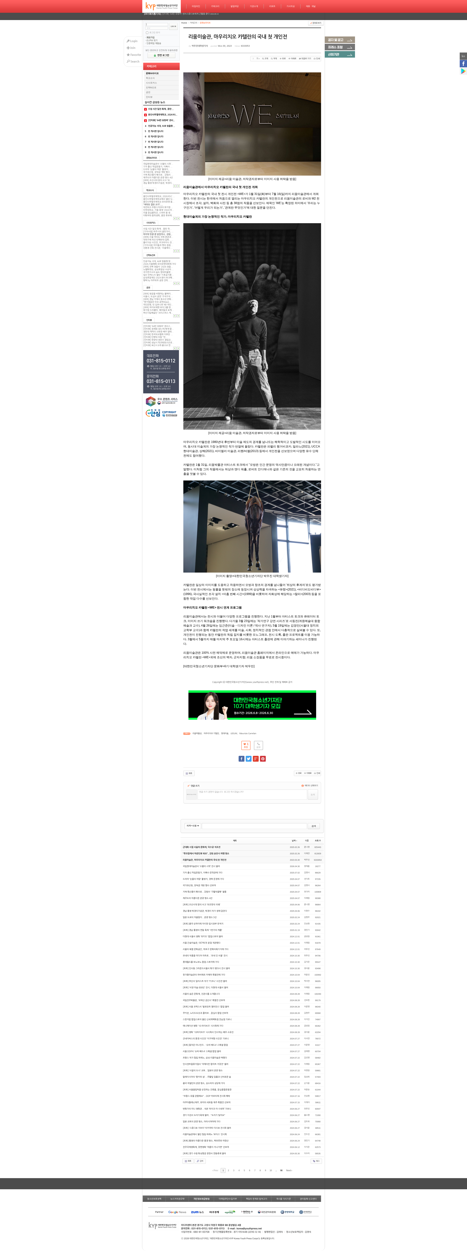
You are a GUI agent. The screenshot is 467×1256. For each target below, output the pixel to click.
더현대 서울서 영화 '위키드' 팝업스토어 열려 (203, 936)
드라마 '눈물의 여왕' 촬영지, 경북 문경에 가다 (204, 879)
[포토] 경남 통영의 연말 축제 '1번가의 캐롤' (203, 930)
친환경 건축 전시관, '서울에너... (157, 248)
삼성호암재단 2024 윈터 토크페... (158, 278)
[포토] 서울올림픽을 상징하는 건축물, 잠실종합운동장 (207, 1090)
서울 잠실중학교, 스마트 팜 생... (157, 213)
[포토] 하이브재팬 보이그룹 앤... (158, 307)
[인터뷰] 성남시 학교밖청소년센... (158, 343)
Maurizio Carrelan (247, 733)
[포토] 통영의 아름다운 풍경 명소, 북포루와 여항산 (206, 1141)
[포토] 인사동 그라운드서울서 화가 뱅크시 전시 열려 (206, 968)
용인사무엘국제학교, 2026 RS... (162, 115)
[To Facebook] (241, 757)
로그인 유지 (154, 32)
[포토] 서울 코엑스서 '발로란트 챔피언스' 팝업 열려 (206, 1007)
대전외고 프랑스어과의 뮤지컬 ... (158, 207)
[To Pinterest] (263, 757)
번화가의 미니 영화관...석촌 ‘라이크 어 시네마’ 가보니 (207, 1109)
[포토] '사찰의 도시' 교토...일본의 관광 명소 (203, 1070)
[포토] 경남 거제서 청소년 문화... (158, 299)
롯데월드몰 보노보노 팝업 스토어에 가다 (201, 962)
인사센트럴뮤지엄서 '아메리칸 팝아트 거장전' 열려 (206, 1064)
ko (463, 56)
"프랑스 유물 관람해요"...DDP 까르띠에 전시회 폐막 (207, 1096)
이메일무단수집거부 (228, 1199)
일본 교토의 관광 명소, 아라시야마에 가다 (202, 1122)
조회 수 (318, 841)
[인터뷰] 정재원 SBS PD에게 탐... (158, 329)
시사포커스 (151, 83)
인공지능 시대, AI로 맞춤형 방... (158, 261)
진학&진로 (151, 87)
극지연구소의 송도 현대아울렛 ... (158, 272)
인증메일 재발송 (153, 43)
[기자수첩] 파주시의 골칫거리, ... (158, 231)
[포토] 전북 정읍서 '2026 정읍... (158, 267)
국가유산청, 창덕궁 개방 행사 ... (157, 172)
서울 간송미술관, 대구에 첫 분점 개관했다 (202, 943)
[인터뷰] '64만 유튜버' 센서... (161, 120)
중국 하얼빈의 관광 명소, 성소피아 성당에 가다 (204, 1083)
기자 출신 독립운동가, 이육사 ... (157, 167)
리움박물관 (197, 733)
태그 (317, 1161)
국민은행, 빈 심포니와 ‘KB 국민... (158, 305)
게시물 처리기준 (283, 1199)
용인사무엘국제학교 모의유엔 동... (159, 202)
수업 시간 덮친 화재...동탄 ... (161, 109)
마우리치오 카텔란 (211, 733)
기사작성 (291, 6)
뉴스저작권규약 (177, 1199)
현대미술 (224, 733)
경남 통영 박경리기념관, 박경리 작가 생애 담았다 (205, 911)
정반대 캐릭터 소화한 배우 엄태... (158, 332)
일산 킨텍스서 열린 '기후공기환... (158, 275)
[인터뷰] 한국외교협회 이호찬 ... (158, 334)
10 (271, 1170)
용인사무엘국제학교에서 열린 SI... (158, 199)
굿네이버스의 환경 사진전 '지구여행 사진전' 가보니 (206, 1039)
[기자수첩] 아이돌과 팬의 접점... (158, 245)
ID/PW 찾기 (152, 40)
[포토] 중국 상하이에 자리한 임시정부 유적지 (203, 924)
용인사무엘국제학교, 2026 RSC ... (159, 196)
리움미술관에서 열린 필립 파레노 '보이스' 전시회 (205, 1134)
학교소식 (150, 78)
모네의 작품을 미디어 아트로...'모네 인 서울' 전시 (205, 956)
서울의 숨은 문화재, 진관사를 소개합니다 (201, 994)
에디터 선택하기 (311, 786)
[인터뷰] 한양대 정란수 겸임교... (158, 340)
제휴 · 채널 (311, 6)
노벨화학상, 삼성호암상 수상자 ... (158, 269)
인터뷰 (149, 97)
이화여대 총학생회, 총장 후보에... (158, 215)
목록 (190, 773)
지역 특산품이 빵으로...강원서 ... (158, 175)
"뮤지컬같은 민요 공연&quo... (157, 302)
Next (288, 1170)
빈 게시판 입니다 (155, 131)
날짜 (294, 841)
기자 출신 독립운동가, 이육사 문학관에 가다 (203, 873)
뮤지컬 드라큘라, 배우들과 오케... (158, 310)
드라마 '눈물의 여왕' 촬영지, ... (157, 169)
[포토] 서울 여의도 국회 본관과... (158, 237)
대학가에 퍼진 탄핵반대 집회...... (158, 240)
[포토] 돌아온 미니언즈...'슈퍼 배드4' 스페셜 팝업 (205, 1045)
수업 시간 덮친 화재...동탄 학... (157, 229)
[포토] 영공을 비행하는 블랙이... (158, 294)
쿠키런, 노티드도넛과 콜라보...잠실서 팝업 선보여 (206, 1013)
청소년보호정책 (154, 1199)
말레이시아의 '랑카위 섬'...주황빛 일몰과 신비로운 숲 (207, 1077)
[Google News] (463, 71)
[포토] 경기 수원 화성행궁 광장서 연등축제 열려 (204, 1153)
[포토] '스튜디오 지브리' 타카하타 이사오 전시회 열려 (207, 1128)
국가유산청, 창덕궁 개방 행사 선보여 (199, 885)
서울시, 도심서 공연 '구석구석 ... (158, 296)
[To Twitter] (248, 757)
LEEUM (234, 733)
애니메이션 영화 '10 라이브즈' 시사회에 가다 (203, 1026)
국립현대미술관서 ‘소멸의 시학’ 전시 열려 (201, 866)
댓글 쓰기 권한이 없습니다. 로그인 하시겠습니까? (221, 792)
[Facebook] (463, 63)
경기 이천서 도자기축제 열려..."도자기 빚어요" (204, 1115)
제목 (235, 841)
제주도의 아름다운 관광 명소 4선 (158, 178)
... (276, 1170)
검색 (314, 826)
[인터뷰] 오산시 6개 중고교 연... (158, 345)
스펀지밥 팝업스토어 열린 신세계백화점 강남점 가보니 (207, 1019)
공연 (148, 92)
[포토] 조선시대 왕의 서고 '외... (157, 180)
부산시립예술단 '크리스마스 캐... (158, 313)
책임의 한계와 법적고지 (256, 1199)
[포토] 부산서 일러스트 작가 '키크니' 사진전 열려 (205, 981)
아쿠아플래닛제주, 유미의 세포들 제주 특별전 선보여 (207, 1102)
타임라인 (196, 6)
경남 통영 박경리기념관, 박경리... (158, 183)
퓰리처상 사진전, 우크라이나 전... (158, 242)
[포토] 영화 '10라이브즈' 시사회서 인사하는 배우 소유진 (208, 1032)
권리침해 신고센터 (308, 1199)
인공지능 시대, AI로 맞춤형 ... (161, 126)
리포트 (272, 6)
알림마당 (235, 6)
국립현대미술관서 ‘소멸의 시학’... (158, 164)
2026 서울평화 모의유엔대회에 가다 (159, 264)
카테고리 (215, 6)
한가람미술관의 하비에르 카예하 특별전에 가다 (204, 975)
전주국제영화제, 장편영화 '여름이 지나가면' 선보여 (206, 1147)
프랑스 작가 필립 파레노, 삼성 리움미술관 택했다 (205, 1058)
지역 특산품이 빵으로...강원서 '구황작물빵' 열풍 (205, 892)
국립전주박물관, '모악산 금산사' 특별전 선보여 (204, 1000)
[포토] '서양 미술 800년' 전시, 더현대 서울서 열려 (206, 987)
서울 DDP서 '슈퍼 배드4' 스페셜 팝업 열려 (202, 1051)
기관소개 (254, 6)
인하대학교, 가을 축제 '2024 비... (158, 210)
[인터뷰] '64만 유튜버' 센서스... (157, 326)
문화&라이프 (152, 73)
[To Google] (255, 757)
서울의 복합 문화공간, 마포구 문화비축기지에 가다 (206, 949)
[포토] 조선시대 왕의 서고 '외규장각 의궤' (202, 905)
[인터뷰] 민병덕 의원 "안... (155, 337)
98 (281, 1170)
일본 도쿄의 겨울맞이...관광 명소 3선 (200, 917)
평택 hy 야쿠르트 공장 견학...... (157, 280)
